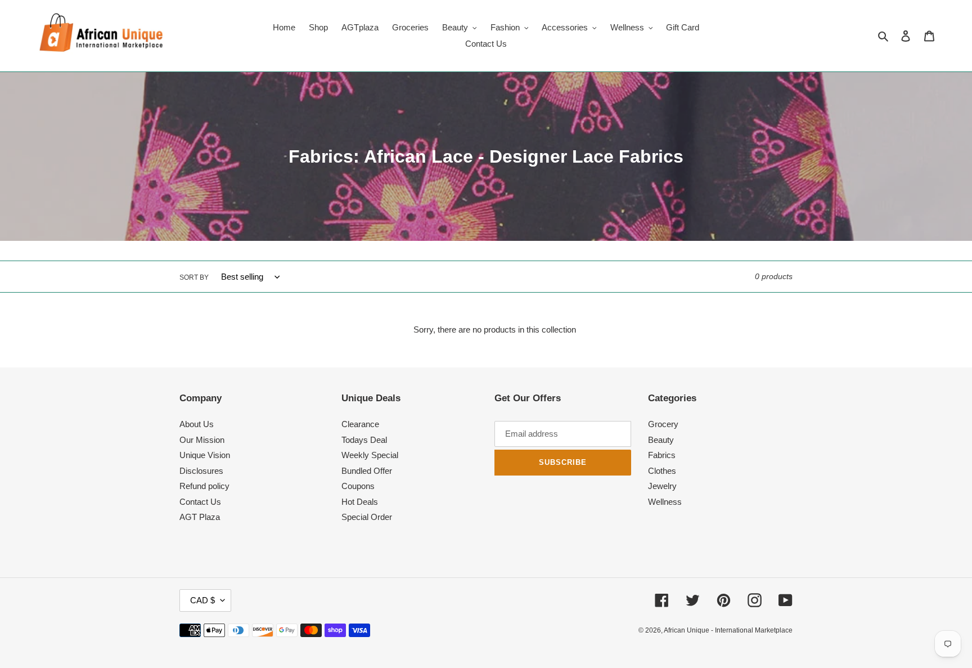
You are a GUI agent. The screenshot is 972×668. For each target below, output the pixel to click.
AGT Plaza (199, 517)
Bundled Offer (366, 471)
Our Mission (201, 440)
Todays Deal (364, 440)
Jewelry (662, 486)
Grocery (663, 424)
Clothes (662, 471)
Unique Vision (204, 455)
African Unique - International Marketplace (728, 630)
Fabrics (662, 455)
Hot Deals (359, 501)
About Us (196, 424)
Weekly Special (369, 455)
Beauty (661, 440)
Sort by (194, 277)
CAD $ (202, 600)
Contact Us (200, 501)
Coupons (358, 486)
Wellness (665, 501)
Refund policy (204, 486)
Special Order (366, 517)
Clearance (360, 424)
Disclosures (201, 471)
